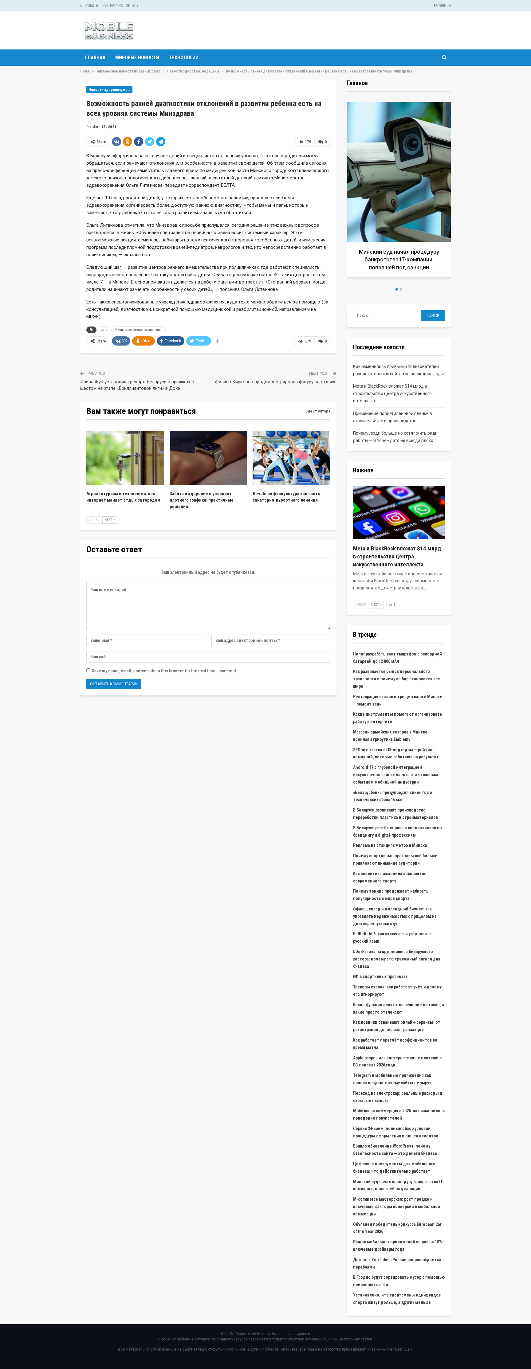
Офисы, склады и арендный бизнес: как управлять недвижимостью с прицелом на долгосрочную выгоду (395, 916)
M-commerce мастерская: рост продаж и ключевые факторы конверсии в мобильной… (399, 259)
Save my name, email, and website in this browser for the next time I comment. (164, 670)
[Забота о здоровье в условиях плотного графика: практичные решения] (208, 458)
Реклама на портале (120, 5)
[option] (399, 192)
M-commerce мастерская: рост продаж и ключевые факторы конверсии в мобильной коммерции (396, 1206)
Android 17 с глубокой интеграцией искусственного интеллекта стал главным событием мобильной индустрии (395, 774)
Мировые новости (137, 58)
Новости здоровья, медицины (110, 90)
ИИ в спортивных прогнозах (380, 976)
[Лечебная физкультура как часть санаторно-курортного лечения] (291, 458)
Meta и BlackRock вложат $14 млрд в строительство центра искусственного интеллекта (392, 393)
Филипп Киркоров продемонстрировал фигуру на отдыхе (275, 382)
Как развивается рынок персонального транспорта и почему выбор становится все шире (396, 679)
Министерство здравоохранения (139, 329)
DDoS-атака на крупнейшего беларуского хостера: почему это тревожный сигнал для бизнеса (396, 959)
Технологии (184, 58)
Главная (95, 58)
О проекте (89, 5)
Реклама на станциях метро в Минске (390, 845)
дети (104, 329)
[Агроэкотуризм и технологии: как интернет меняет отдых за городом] (125, 458)
